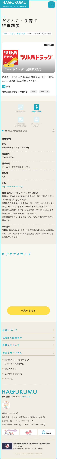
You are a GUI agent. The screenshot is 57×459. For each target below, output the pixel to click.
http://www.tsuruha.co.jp (12, 186)
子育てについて (11, 345)
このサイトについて (13, 374)
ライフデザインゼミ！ (23, 421)
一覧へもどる (28, 310)
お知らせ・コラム (12, 352)
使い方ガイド (10, 369)
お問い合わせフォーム (10, 425)
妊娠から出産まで (12, 337)
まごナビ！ (6, 421)
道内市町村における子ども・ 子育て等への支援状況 (17, 362)
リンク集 (9, 379)
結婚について (9, 330)
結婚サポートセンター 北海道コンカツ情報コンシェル (22, 417)
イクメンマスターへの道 (34, 425)
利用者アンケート (8, 413)
